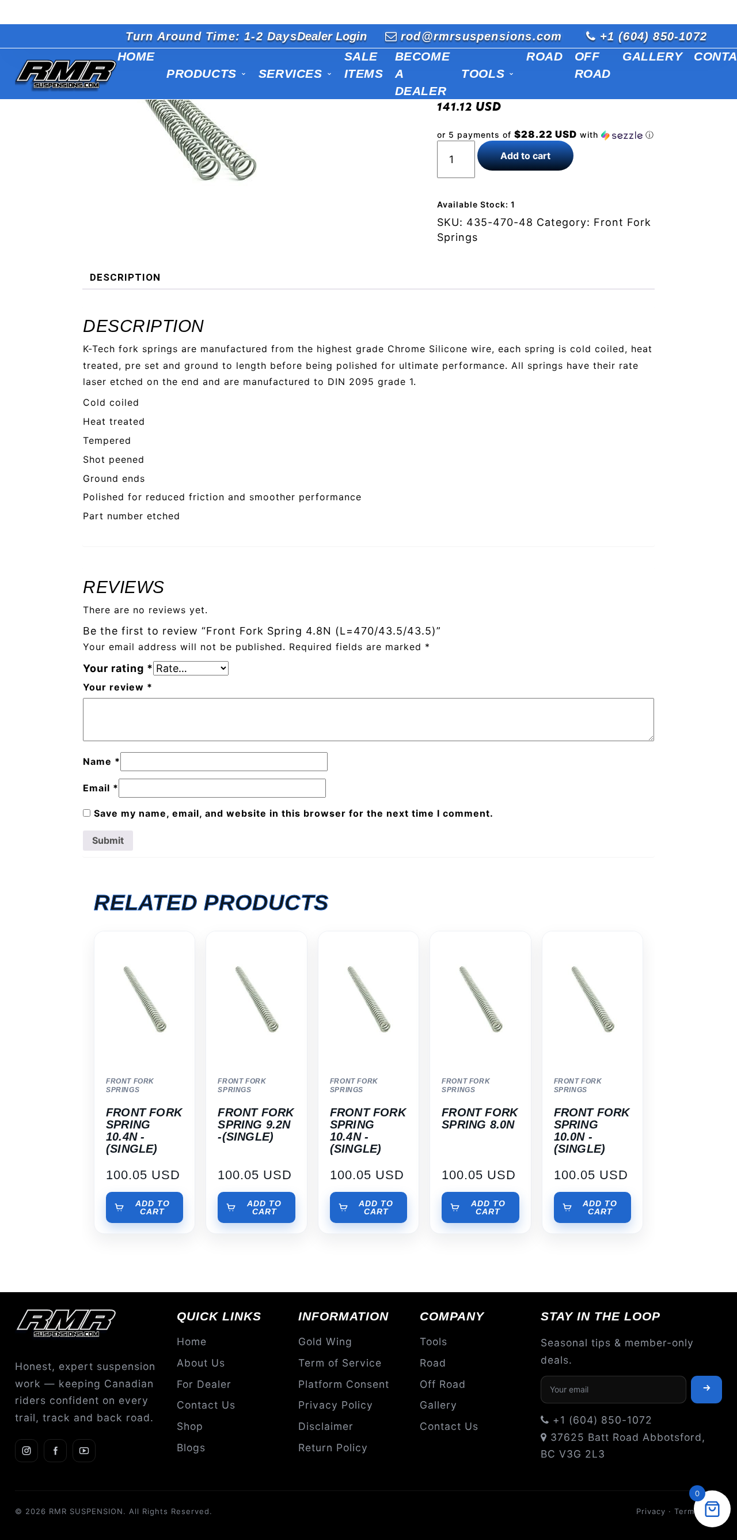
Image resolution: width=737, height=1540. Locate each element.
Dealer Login (332, 36)
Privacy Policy (335, 1405)
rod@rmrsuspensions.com (481, 36)
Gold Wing (325, 1341)
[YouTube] (84, 1450)
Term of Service (340, 1363)
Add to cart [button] (152, 1207)
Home (136, 56)
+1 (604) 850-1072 (653, 36)
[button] (546, 135)
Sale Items (363, 65)
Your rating (118, 668)
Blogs (191, 1447)
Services (290, 73)
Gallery (652, 56)
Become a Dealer (422, 73)
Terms (686, 1511)
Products (201, 73)
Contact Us (206, 1405)
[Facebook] (55, 1450)
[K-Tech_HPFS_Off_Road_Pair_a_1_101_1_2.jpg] (196, 135)
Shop (190, 1426)
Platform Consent (343, 1384)
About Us (201, 1363)
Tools (482, 73)
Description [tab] (125, 277)
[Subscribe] (706, 1389)
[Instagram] (26, 1450)
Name (101, 761)
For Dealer (204, 1384)
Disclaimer (326, 1426)
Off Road (593, 65)
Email (101, 788)
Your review (118, 687)
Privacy (651, 1511)
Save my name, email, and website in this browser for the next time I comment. (293, 813)
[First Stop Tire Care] (66, 74)
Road (544, 56)
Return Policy (333, 1447)
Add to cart (525, 155)
